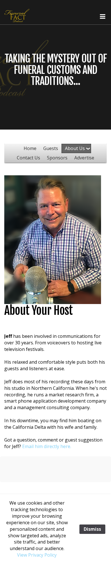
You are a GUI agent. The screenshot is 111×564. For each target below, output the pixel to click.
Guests (50, 148)
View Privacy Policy (37, 555)
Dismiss (92, 529)
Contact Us (28, 158)
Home (30, 148)
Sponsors (57, 158)
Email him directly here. (46, 446)
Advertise (84, 158)
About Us (75, 148)
